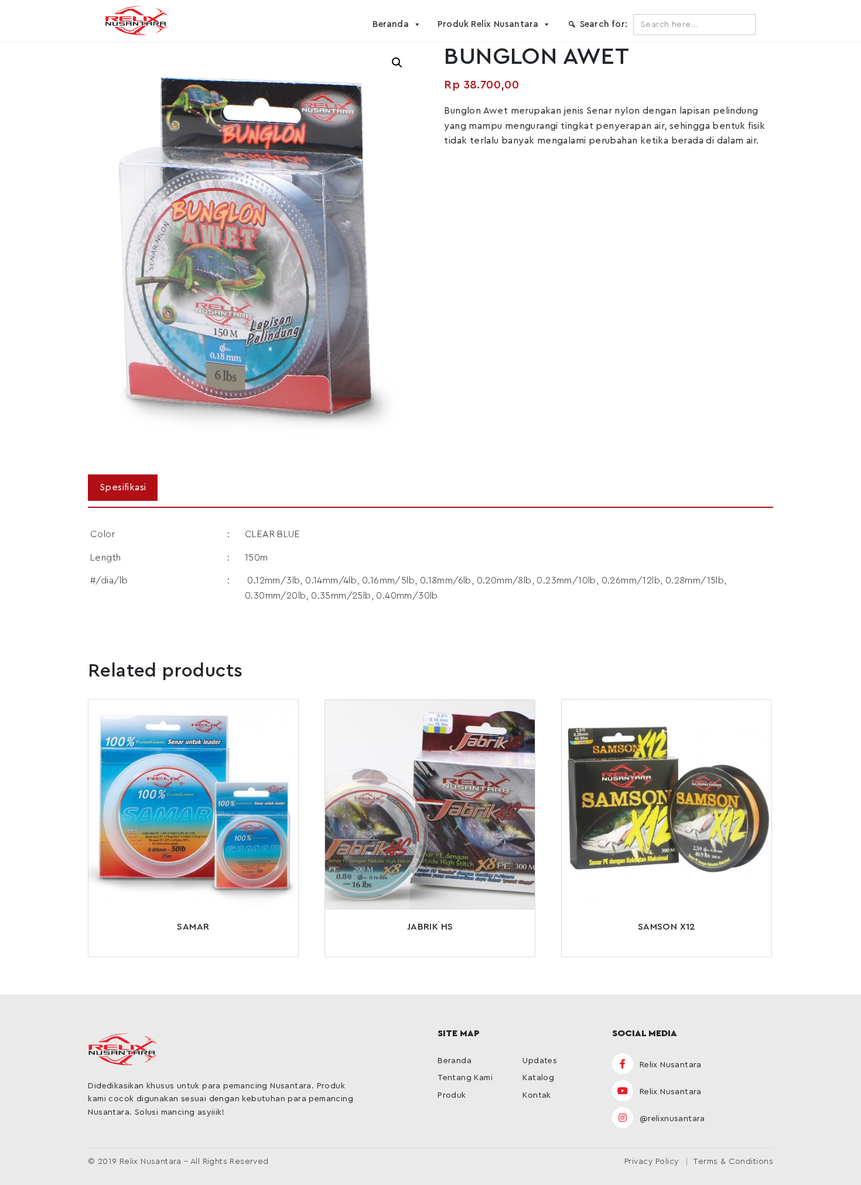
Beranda (390, 24)
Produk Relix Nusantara (488, 24)
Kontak (536, 1095)
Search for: (603, 24)
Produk (452, 1095)
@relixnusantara (671, 1119)
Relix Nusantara (669, 1065)
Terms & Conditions (733, 1161)
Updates (539, 1061)
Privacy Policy (651, 1161)
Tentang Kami (465, 1078)
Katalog (538, 1078)
